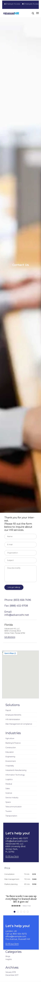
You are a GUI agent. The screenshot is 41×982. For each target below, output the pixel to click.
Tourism (8, 811)
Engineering (10, 757)
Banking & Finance (13, 743)
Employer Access (13, 4)
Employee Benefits (13, 715)
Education (9, 752)
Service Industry (11, 797)
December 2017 (11, 975)
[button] (9, 637)
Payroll (8, 710)
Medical (8, 784)
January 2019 (10, 972)
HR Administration (12, 719)
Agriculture (9, 738)
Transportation (11, 816)
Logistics (8, 779)
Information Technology (15, 775)
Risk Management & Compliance (18, 724)
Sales (7, 788)
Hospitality (9, 766)
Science (8, 793)
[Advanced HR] (11, 13)
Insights (8, 959)
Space (8, 802)
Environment (10, 761)
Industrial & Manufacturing (15, 770)
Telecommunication (13, 807)
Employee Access (31, 4)
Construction (10, 747)
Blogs (7, 956)
